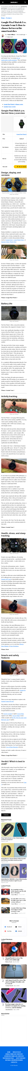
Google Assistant (8, 714)
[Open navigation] (2, 2)
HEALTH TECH (5, 965)
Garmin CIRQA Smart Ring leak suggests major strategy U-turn (18, 909)
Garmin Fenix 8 (9, 240)
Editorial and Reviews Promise (14, 1060)
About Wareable (20, 1058)
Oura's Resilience (14, 646)
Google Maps (20, 714)
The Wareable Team (8, 1058)
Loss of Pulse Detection (12, 747)
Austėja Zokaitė (9, 985)
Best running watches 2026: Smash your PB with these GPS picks (18, 891)
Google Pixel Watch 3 (22, 134)
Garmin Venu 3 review (10, 106)
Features (9, 18)
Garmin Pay (23, 690)
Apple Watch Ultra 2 (19, 240)
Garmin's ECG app (6, 579)
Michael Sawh (8, 961)
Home (3, 18)
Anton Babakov (9, 1009)
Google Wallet (16, 715)
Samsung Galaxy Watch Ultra (8, 242)
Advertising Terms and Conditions (14, 1056)
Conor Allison (11, 34)
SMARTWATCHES (6, 942)
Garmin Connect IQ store (7, 701)
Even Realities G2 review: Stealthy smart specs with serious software (18, 900)
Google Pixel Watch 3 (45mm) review (13, 104)
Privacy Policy (17, 1052)
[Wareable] (14, 2)
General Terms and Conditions (14, 1054)
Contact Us (14, 1062)
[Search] (25, 2)
